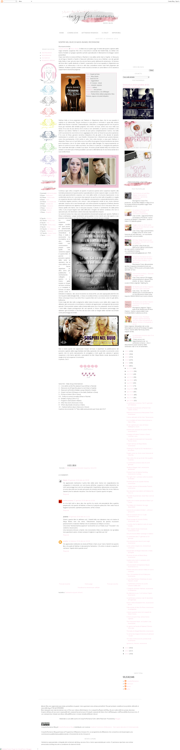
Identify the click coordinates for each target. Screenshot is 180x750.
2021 (127, 351)
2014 (127, 651)
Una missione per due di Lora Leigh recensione (138, 542)
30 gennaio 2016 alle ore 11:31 (79, 517)
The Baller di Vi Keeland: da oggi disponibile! (137, 506)
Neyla (65, 480)
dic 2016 (130, 368)
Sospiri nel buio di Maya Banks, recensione (137, 444)
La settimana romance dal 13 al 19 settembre (143, 336)
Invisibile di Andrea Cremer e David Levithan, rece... (138, 435)
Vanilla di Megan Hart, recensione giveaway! (138, 468)
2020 (127, 354)
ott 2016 (130, 374)
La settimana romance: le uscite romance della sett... (137, 584)
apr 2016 (130, 392)
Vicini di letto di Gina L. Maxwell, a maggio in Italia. (143, 274)
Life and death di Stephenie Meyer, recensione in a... (138, 566)
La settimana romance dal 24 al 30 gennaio (138, 463)
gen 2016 (130, 400)
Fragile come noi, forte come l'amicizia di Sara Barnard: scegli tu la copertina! (142, 226)
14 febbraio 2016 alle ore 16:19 (79, 541)
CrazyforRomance (133, 681)
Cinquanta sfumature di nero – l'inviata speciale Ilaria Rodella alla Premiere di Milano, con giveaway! (142, 259)
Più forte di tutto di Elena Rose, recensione (137, 556)
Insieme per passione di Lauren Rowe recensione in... (139, 430)
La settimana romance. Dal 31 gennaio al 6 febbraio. (139, 404)
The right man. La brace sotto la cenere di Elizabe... (140, 478)
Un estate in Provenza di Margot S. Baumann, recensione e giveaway (140, 212)
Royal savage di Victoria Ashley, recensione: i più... (137, 520)
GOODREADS (46, 55)
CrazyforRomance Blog (66, 727)
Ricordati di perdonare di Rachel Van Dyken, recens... (139, 409)
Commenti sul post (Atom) (73, 592)
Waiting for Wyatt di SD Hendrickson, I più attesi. (139, 449)
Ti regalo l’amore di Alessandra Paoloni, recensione (139, 487)
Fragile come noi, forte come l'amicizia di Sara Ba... (140, 454)
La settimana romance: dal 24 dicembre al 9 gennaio (140, 599)
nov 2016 (130, 371)
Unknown (130, 684)
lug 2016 (130, 383)
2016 (127, 366)
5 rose (67, 468)
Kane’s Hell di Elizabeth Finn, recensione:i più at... (140, 603)
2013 (127, 654)
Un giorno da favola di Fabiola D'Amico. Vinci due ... (139, 627)
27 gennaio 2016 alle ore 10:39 (84, 500)
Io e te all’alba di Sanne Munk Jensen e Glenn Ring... (139, 421)
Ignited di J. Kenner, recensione (137, 643)
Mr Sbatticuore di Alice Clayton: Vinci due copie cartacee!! (142, 287)
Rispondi (66, 494)
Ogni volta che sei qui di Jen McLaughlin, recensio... (140, 459)
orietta (65, 541)
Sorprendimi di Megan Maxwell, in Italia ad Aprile (139, 551)
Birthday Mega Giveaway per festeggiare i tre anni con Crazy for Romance (142, 241)
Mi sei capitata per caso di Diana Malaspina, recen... (137, 426)
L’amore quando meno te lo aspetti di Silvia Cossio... (139, 613)
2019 (127, 357)
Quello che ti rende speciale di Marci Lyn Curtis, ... (140, 501)
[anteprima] (138, 148)
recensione (73, 468)
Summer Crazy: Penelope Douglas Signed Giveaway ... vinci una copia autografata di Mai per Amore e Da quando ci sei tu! (142, 320)
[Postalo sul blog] (70, 465)
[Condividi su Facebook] (74, 465)
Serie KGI (93, 468)
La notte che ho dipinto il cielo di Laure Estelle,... (139, 525)
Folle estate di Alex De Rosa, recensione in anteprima (140, 608)
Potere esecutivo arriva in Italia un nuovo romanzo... (140, 570)
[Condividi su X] (72, 465)
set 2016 (130, 377)
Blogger (117, 719)
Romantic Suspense (84, 468)
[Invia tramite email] (68, 465)
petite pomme (68, 500)
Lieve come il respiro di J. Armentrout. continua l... (139, 547)
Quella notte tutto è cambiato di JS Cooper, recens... (138, 561)
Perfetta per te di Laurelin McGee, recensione (138, 482)
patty (128, 689)
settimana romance (90, 33)
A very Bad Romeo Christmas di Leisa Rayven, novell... (139, 580)
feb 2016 (130, 397)
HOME (61, 33)
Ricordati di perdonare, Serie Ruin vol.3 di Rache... (140, 496)
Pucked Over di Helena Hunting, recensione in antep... (137, 473)
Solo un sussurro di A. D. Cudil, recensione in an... (137, 515)
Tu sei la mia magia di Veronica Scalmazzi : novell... (140, 635)
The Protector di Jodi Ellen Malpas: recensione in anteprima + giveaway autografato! (141, 196)
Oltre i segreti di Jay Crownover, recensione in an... (137, 530)
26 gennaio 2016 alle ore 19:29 (78, 480)
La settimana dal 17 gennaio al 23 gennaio (138, 537)
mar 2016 (130, 395)
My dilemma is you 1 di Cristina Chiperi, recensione (139, 594)
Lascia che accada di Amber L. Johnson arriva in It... (140, 511)
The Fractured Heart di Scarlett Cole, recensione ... (139, 622)
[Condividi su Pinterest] (75, 465)
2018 (127, 360)
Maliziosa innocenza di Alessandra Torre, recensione (140, 413)
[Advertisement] (89, 448)
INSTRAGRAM (47, 53)
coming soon (72, 33)
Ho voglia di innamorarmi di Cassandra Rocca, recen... (139, 440)
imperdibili (116, 33)
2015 (127, 648)
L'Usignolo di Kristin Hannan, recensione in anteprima (140, 589)
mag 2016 (130, 389)
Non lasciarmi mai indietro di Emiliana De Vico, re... (140, 492)
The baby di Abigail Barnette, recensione (140, 631)
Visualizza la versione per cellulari (89, 587)
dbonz (129, 686)
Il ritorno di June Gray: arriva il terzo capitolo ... (138, 618)
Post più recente (64, 584)
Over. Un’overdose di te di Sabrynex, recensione (138, 575)
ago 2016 (130, 380)
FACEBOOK (46, 58)
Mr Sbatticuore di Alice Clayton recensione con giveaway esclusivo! (142, 303)
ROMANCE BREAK (48, 60)
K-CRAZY (105, 33)
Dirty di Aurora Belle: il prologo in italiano (140, 534)
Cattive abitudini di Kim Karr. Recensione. (140, 417)
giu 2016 (130, 386)
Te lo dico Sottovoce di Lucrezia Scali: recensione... (139, 639)
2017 (127, 363)
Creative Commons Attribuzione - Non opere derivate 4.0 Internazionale (114, 727)
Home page (89, 584)
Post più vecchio (112, 584)
